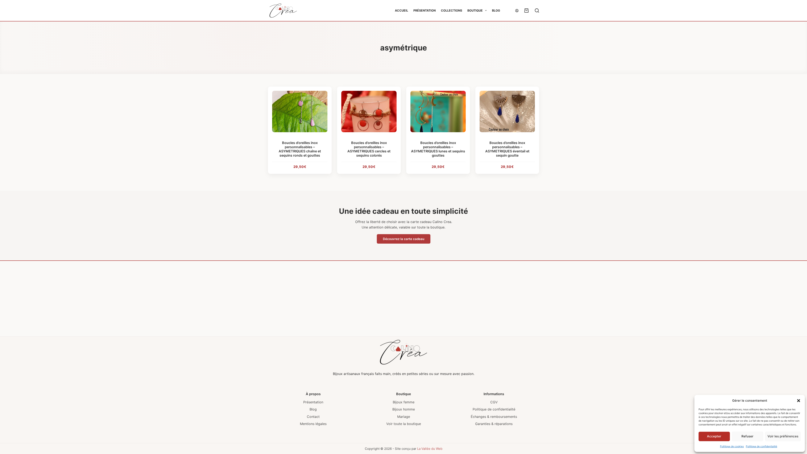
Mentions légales (313, 424)
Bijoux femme (403, 402)
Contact (313, 416)
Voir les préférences (782, 436)
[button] (798, 401)
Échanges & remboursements (494, 416)
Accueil (401, 10)
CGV (494, 402)
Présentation (424, 10)
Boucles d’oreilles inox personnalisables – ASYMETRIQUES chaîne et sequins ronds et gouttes (300, 149)
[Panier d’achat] (526, 10)
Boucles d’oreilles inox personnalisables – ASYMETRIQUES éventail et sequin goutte (507, 149)
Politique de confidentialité (761, 446)
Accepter (714, 436)
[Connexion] (516, 10)
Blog (496, 10)
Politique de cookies (732, 446)
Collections (451, 10)
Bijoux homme (403, 409)
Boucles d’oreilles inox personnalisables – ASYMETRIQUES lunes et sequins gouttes (438, 149)
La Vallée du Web (429, 449)
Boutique (475, 10)
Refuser (747, 436)
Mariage (403, 416)
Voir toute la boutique (403, 424)
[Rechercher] (537, 10)
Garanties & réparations (494, 424)
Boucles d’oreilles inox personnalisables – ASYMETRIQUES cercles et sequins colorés (368, 149)
